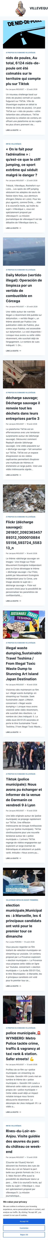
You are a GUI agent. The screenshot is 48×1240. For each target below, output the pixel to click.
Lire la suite (13, 130)
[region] (24, 1219)
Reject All (24, 1235)
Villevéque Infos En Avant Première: (22, 900)
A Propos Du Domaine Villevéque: (21, 53)
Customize (24, 1228)
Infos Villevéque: (14, 144)
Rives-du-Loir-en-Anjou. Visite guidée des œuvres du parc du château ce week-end (23, 1141)
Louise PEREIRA (15, 942)
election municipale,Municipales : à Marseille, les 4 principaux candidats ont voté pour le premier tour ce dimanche (24, 920)
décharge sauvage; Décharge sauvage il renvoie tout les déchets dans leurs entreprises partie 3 (23, 408)
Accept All (24, 1221)
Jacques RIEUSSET (16, 89)
